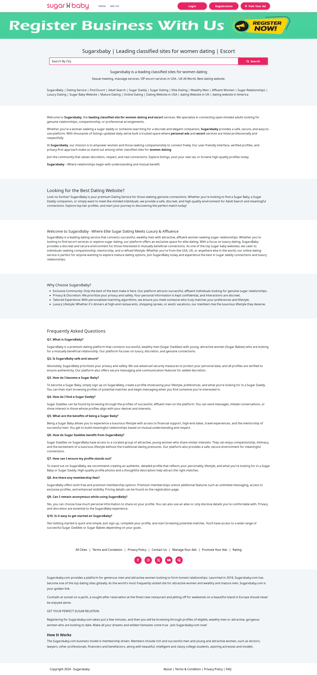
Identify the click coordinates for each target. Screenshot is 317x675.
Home (102, 6)
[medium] (168, 560)
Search (255, 61)
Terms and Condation (107, 550)
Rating (237, 550)
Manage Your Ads (184, 550)
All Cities (81, 550)
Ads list (114, 6)
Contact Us (159, 550)
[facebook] (138, 560)
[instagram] (148, 560)
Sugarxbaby (81, 669)
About (167, 669)
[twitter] (158, 560)
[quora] (179, 560)
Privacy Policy (137, 550)
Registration (224, 6)
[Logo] (68, 6)
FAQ (229, 669)
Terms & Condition (188, 669)
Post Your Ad (257, 6)
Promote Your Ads (214, 550)
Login (192, 6)
